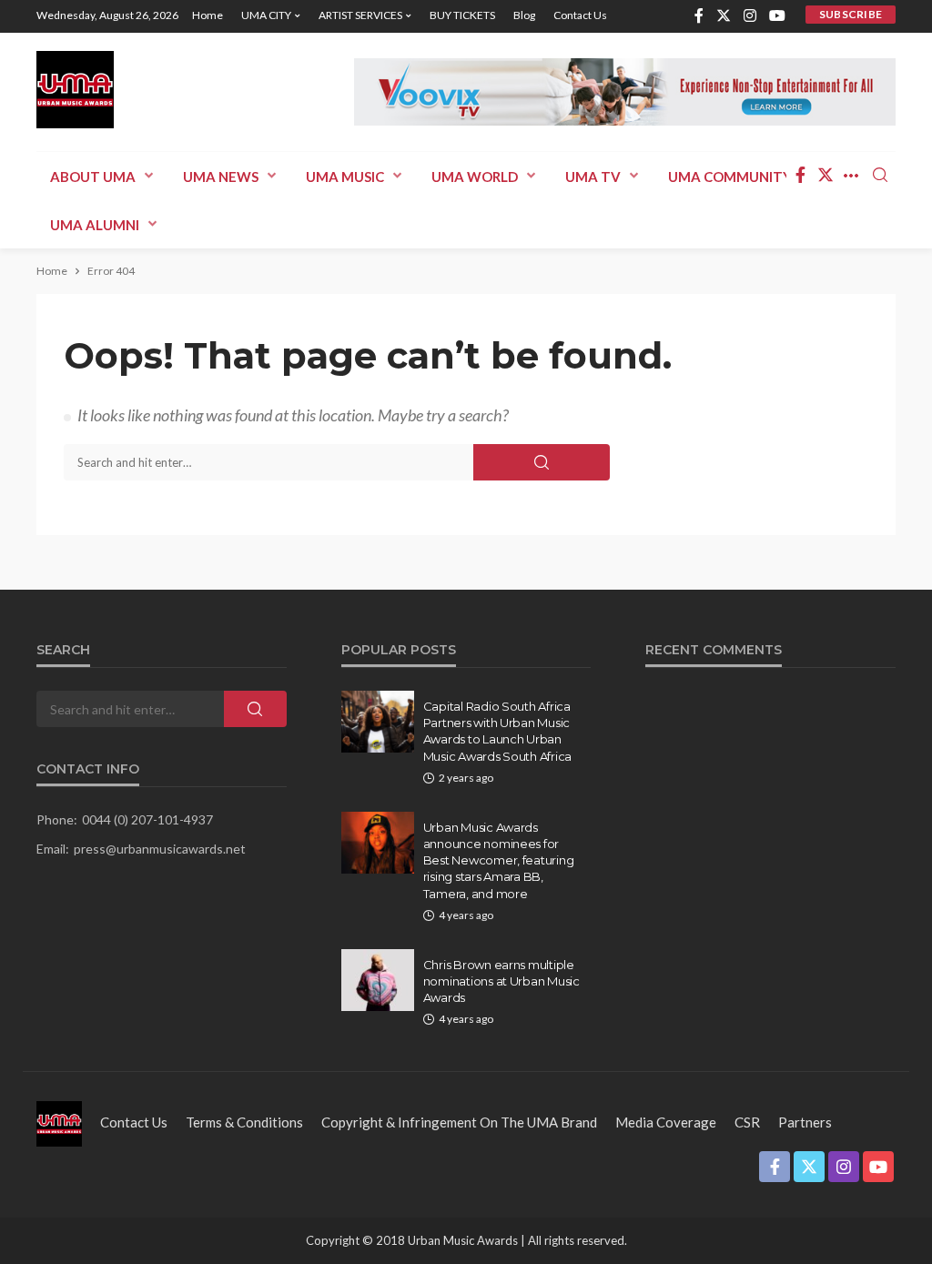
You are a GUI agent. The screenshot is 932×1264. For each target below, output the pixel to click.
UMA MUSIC (345, 176)
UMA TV (593, 176)
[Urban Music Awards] (75, 89)
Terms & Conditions (244, 1122)
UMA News (220, 176)
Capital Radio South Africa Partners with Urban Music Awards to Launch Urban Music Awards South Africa (497, 731)
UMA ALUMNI (94, 225)
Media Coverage (665, 1122)
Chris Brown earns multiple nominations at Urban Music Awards (501, 981)
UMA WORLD (474, 176)
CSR (747, 1122)
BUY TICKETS (462, 15)
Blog (524, 15)
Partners (805, 1122)
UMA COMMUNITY (730, 176)
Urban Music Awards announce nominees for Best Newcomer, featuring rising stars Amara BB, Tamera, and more (498, 860)
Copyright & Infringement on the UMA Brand (459, 1122)
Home (207, 15)
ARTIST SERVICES (360, 15)
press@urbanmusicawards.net (160, 848)
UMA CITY (266, 15)
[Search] (880, 175)
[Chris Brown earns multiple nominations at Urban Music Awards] (377, 980)
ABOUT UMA (93, 176)
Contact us (580, 15)
